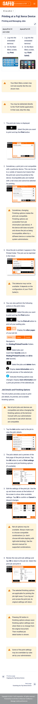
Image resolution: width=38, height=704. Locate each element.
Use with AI (8, 11)
